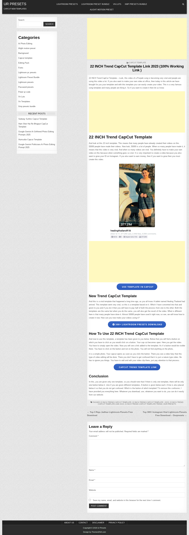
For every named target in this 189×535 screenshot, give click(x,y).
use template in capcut (137, 286)
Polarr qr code (24, 92)
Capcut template (25, 58)
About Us (69, 523)
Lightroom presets (67, 4)
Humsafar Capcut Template (30, 139)
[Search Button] (183, 4)
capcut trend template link (137, 367)
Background (23, 53)
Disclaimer (98, 523)
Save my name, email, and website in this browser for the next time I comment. (127, 500)
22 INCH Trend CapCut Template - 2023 (150, 402)
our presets (169, 404)
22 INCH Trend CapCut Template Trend (143, 404)
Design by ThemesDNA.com (94, 532)
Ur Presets (15, 4)
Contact (83, 523)
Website (92, 490)
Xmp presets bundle (136, 4)
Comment (93, 436)
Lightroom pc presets (27, 72)
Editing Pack (23, 63)
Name (92, 470)
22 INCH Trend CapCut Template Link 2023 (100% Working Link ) (137, 68)
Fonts (20, 68)
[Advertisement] (137, 38)
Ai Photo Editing (25, 43)
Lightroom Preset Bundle (95, 4)
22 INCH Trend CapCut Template (115, 402)
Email (92, 480)
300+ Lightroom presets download (138, 324)
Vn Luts (117, 4)
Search (21, 20)
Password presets (26, 87)
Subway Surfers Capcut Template (32, 119)
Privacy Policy (117, 523)
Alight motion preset (102, 10)
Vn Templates (24, 101)
